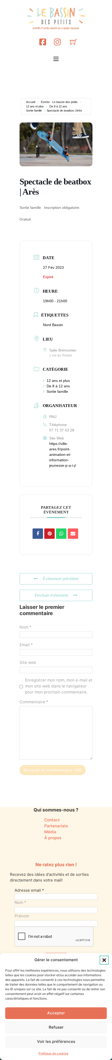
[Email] (73, 533)
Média (50, 831)
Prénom (22, 915)
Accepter (56, 1012)
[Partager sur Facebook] (38, 533)
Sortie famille (34, 110)
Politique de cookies (53, 1053)
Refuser (56, 1027)
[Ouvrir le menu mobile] (56, 59)
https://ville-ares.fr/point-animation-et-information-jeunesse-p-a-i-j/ (62, 454)
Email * (26, 644)
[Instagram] (57, 42)
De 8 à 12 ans (58, 106)
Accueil (30, 102)
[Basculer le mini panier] (73, 41)
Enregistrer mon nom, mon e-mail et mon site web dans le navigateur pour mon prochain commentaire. (58, 686)
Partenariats (56, 825)
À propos (52, 837)
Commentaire (34, 701)
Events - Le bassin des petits (59, 102)
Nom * (26, 627)
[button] (104, 960)
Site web (28, 662)
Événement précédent (60, 578)
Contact (52, 819)
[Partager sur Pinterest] (49, 533)
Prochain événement (51, 595)
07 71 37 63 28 (61, 430)
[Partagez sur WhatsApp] (61, 533)
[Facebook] (42, 42)
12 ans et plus (35, 106)
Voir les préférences (56, 1041)
